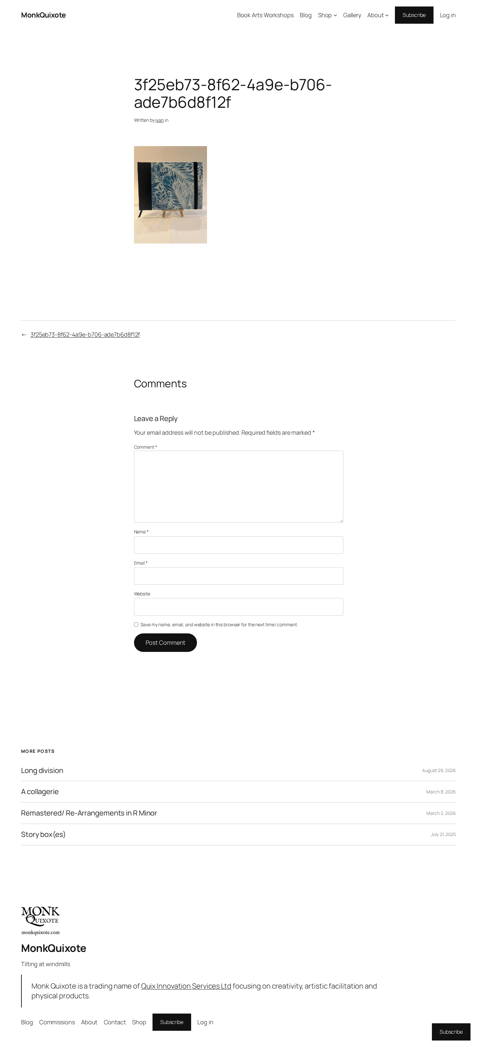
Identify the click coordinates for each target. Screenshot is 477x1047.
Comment (145, 447)
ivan (159, 120)
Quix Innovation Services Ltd (186, 986)
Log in (448, 15)
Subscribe (414, 15)
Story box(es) (43, 834)
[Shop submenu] (335, 15)
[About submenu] (387, 15)
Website (142, 594)
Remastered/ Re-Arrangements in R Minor (89, 813)
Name (141, 532)
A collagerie (40, 792)
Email (141, 563)
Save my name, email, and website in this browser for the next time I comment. (219, 624)
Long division (42, 771)
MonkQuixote (43, 15)
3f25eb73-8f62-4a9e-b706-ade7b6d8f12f (85, 334)
